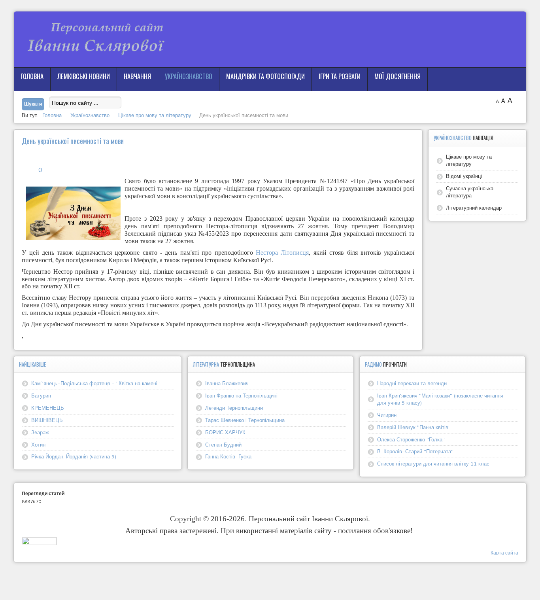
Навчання (137, 76)
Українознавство (188, 76)
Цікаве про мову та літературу (469, 160)
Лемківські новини (83, 76)
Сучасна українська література (469, 192)
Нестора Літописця (282, 252)
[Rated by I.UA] (39, 542)
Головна (32, 76)
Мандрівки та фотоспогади (265, 76)
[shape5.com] (270, 579)
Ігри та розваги (340, 76)
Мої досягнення (397, 76)
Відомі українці (464, 176)
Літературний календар (474, 207)
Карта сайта (504, 552)
